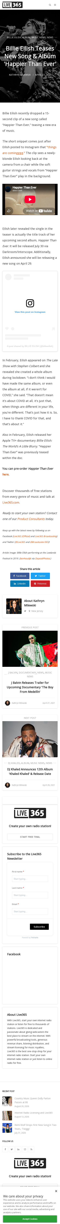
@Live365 (20, 542)
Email (14, 904)
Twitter (42, 575)
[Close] (56, 1191)
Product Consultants (31, 519)
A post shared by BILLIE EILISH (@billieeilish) (30, 346)
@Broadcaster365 (39, 542)
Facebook (21, 575)
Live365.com (10, 502)
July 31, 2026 (20, 1132)
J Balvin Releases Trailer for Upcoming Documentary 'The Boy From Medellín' (30, 687)
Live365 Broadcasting (46, 536)
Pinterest (42, 583)
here (5, 474)
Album (26, 37)
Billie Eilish (14, 37)
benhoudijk (25, 558)
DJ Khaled (14, 763)
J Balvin (12, 672)
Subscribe (39, 926)
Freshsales (34, 937)
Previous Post (30, 627)
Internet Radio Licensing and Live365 (34, 1112)
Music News (39, 37)
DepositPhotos (42, 558)
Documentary (27, 672)
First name (17, 871)
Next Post (30, 717)
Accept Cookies (30, 1218)
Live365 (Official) (21, 536)
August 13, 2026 (22, 1116)
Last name (17, 887)
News (50, 37)
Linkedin (21, 583)
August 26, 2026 (22, 1106)
